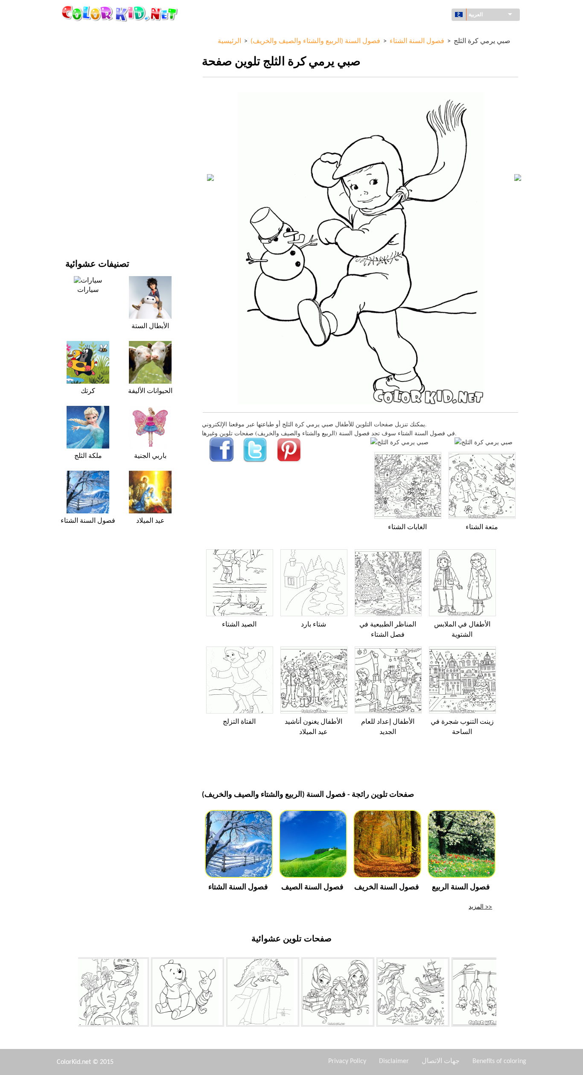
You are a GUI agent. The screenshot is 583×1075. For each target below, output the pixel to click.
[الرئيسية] (121, 13)
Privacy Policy (347, 1061)
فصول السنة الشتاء (88, 521)
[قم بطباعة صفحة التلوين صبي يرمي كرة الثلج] (399, 441)
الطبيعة (74, 226)
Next (502, 994)
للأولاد (72, 121)
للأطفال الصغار (83, 174)
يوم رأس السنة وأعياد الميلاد (99, 191)
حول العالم (78, 51)
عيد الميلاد (150, 521)
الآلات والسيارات (85, 34)
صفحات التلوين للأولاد (91, 156)
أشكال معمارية (83, 69)
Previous (71, 994)
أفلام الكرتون (81, 104)
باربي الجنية (150, 456)
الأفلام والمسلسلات (89, 209)
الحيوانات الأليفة (150, 391)
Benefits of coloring (499, 1061)
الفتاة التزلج (239, 722)
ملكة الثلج (88, 456)
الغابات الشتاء (407, 527)
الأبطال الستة (150, 326)
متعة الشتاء (482, 527)
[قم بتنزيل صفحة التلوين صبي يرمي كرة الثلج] (484, 441)
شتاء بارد (313, 624)
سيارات (88, 290)
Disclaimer (394, 1061)
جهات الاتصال (441, 1061)
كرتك (88, 391)
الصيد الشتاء (239, 624)
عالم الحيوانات (82, 86)
